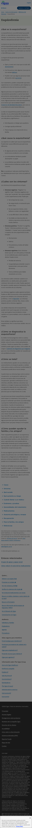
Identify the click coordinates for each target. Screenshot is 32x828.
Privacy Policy (19, 826)
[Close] (30, 818)
